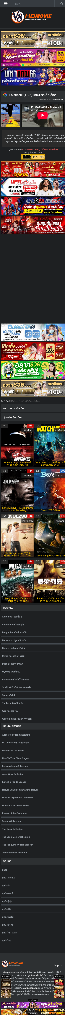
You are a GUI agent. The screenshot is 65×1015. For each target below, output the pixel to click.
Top (56, 965)
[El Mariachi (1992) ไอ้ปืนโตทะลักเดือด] (5, 95)
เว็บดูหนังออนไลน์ (11, 972)
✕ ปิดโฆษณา (6, 976)
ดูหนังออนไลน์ (15, 149)
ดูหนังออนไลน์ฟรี (36, 975)
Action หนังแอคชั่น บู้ (55, 99)
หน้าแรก (42, 99)
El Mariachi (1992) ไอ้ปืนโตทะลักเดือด (32, 95)
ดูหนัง (19, 994)
